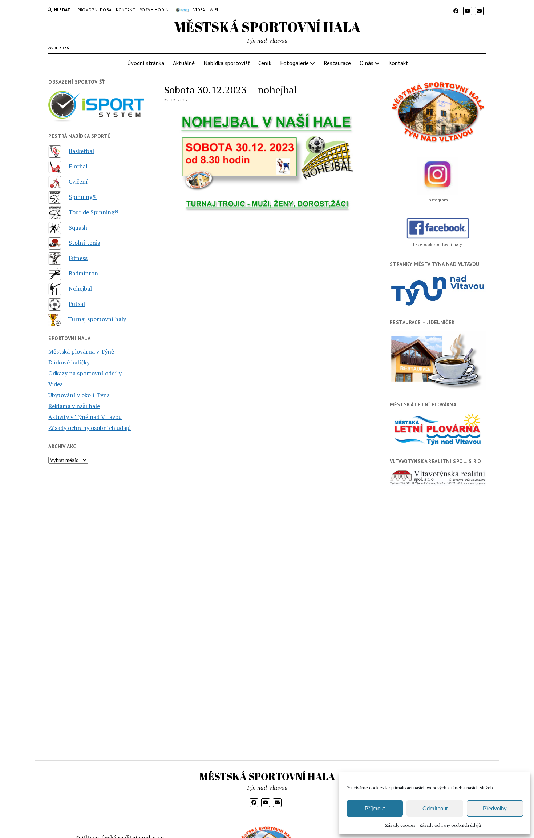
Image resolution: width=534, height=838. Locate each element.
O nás (366, 63)
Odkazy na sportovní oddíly (85, 373)
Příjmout (375, 808)
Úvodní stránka (145, 63)
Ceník (264, 63)
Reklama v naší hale (74, 406)
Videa (199, 9)
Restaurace (337, 63)
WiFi (214, 9)
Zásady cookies (400, 825)
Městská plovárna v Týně (81, 351)
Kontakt (125, 9)
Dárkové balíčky (69, 362)
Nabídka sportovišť (226, 63)
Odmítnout (435, 808)
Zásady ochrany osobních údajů (450, 825)
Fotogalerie (294, 63)
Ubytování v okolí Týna (79, 395)
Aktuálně (184, 63)
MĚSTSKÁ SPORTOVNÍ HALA (267, 26)
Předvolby (495, 808)
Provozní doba (94, 9)
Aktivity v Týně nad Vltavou (85, 417)
